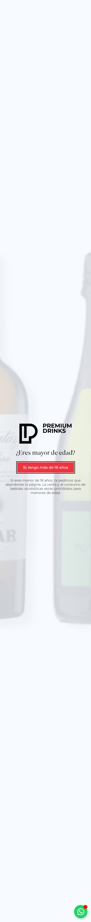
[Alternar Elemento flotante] (80, 911)
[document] (45, 461)
